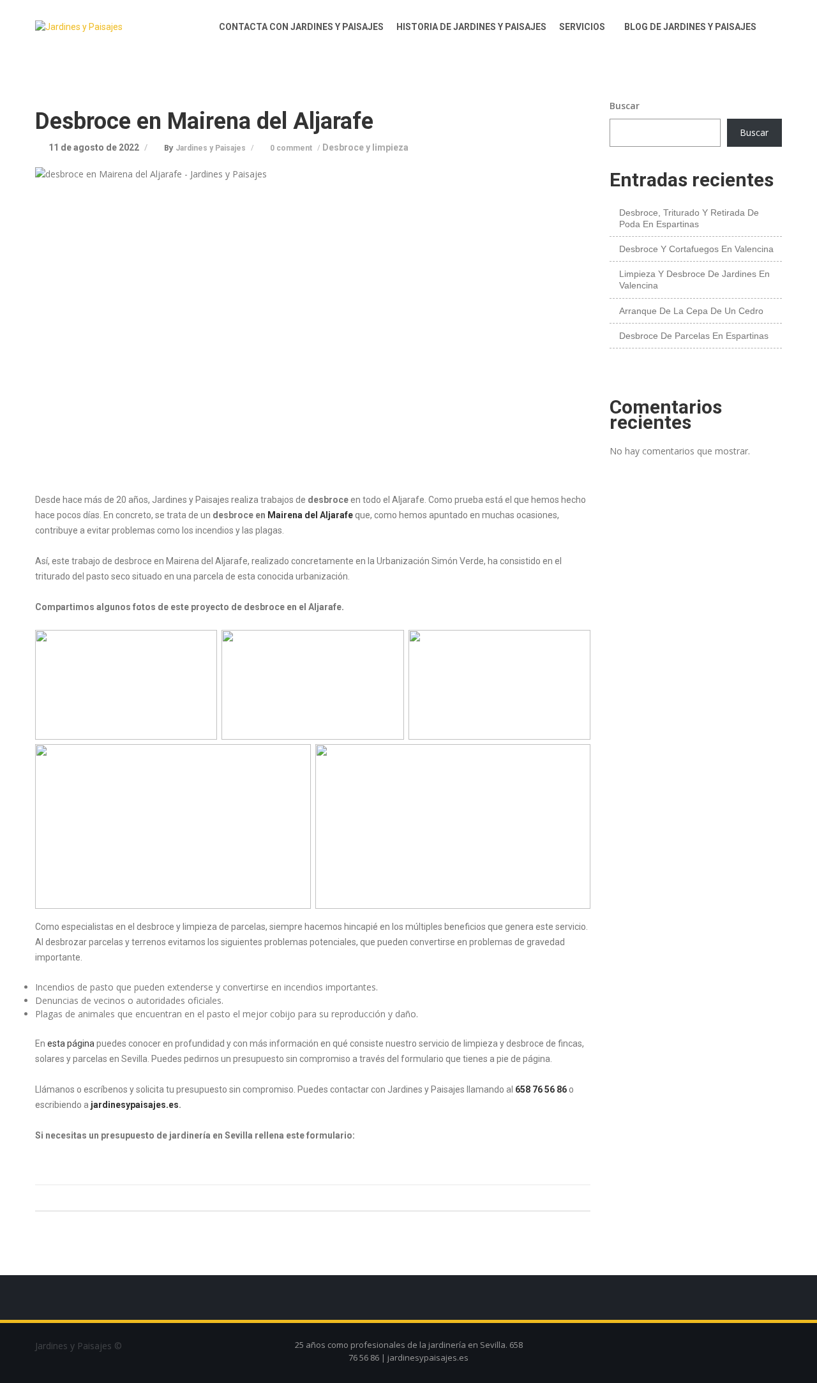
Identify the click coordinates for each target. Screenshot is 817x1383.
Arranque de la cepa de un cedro (691, 311)
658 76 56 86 (541, 1089)
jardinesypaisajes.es (134, 1105)
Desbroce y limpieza (365, 147)
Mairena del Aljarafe (310, 515)
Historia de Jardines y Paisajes (471, 27)
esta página (70, 1043)
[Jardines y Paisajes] (99, 27)
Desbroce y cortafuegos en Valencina (696, 249)
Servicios (582, 27)
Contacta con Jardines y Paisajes (301, 27)
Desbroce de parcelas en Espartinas (693, 336)
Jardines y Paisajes (212, 148)
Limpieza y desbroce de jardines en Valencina (694, 279)
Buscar (625, 106)
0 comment (292, 148)
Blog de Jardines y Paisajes (690, 27)
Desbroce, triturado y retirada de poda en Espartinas (689, 218)
